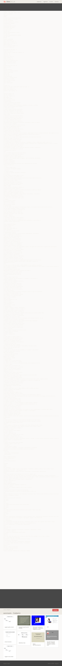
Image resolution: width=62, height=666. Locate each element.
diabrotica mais (22, 643)
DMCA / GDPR (51, 663)
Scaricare (55, 610)
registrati (45, 1)
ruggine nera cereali (9, 656)
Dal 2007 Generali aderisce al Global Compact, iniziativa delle (51, 643)
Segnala (57, 663)
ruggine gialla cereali (9, 627)
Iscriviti (51, 1)
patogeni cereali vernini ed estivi (24, 627)
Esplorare (39, 1)
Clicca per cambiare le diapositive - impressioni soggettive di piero (38, 628)
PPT (48, 627)
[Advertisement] (31, 7)
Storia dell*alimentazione (37, 644)
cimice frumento (8, 642)
